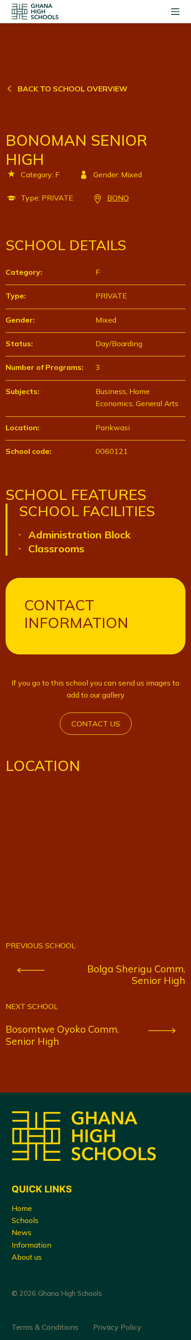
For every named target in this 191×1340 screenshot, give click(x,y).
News (22, 1232)
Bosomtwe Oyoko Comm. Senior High (62, 1035)
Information (31, 1244)
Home (22, 1208)
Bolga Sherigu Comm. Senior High (136, 974)
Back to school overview (72, 88)
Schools (25, 1220)
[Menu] (175, 11)
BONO (118, 197)
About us (27, 1257)
